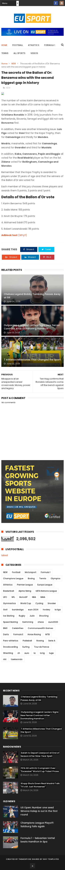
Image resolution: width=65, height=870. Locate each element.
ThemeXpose (24, 859)
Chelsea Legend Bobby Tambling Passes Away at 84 (32, 295)
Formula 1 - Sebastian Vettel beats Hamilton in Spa (37, 839)
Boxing (31, 578)
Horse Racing (34, 634)
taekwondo (16, 659)
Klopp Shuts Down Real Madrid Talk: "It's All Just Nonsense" (40, 785)
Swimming (27, 622)
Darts (6, 634)
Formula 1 (49, 45)
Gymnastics (9, 603)
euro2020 (53, 622)
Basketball (8, 590)
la (35, 653)
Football (17, 45)
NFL (13, 597)
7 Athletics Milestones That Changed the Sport (32, 359)
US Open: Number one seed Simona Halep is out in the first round (39, 811)
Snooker (52, 603)
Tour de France (41, 646)
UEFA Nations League (46, 590)
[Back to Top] (32, 865)
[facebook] (56, 3)
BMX (5, 628)
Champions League (13, 578)
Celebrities (17, 628)
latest (4, 555)
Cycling (39, 603)
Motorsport (30, 572)
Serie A (51, 640)
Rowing (40, 640)
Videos (34, 53)
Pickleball (27, 640)
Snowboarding (10, 646)
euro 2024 (33, 609)
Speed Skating (10, 622)
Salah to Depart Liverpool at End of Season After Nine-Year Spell (39, 754)
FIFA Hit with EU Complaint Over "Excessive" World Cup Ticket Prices (39, 770)
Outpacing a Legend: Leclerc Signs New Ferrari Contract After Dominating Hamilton (32, 327)
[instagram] (62, 3)
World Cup (25, 603)
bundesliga (18, 609)
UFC (5, 597)
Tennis (4, 53)
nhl (4, 659)
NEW (14, 63)
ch (19, 653)
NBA (34, 597)
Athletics (33, 45)
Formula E (18, 634)
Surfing (26, 646)
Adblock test (9, 235)
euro (26, 653)
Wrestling (8, 653)
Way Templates (51, 859)
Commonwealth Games (40, 628)
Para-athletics (10, 640)
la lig (42, 653)
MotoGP (23, 597)
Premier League (25, 584)
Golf (5, 609)
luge (51, 653)
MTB (47, 634)
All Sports (20, 53)
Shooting (43, 615)
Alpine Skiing (24, 590)
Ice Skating (8, 615)
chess (41, 622)
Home (4, 45)
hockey (46, 609)
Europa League (44, 584)
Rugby (22, 615)
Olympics (55, 578)
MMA (42, 597)
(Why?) (22, 235)
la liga (58, 609)
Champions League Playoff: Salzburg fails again (37, 824)
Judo (32, 615)
